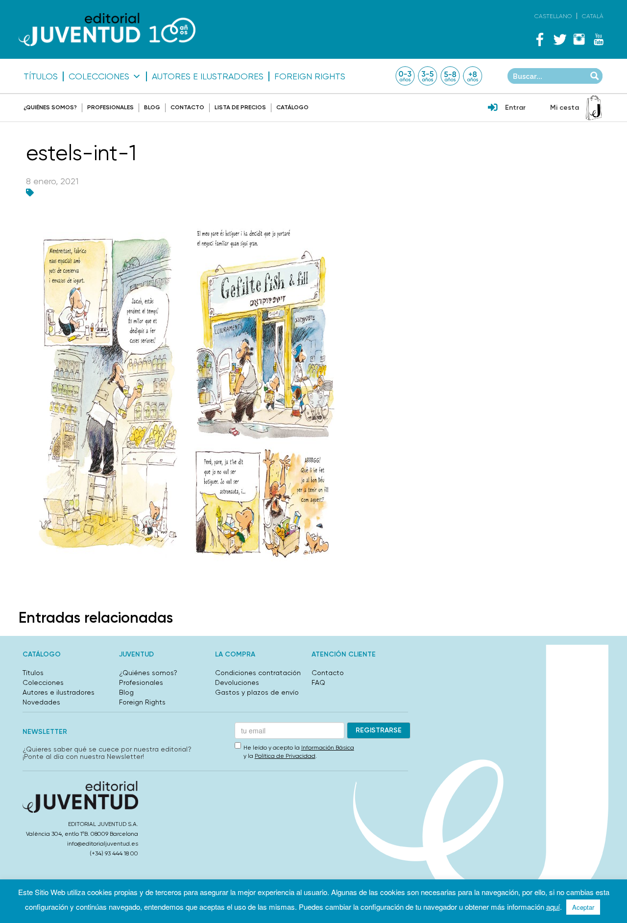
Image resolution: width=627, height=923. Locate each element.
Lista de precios (240, 107)
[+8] (472, 76)
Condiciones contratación (258, 673)
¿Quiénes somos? (50, 107)
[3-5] (427, 76)
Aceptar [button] (583, 907)
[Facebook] (540, 39)
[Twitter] (559, 39)
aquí (553, 906)
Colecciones (99, 76)
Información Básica (327, 747)
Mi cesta (564, 107)
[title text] (107, 30)
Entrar (515, 107)
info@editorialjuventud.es (102, 843)
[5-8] (450, 76)
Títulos (41, 76)
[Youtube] (598, 39)
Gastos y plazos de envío (257, 692)
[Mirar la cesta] (593, 107)
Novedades (41, 702)
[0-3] (405, 76)
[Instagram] (579, 39)
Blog (152, 107)
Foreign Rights (309, 76)
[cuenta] (493, 108)
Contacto (187, 107)
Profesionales (110, 107)
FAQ (318, 682)
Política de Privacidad (285, 756)
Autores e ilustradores (208, 76)
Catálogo (292, 107)
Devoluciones (237, 682)
